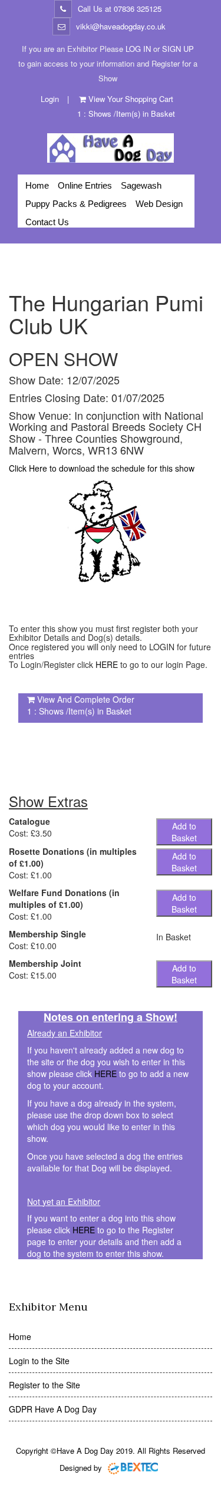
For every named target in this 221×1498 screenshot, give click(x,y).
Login (50, 98)
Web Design (159, 204)
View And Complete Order (85, 699)
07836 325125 (137, 8)
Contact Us (47, 222)
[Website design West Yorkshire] (133, 1467)
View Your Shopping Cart (130, 98)
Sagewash (141, 185)
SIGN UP (178, 48)
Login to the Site (39, 1361)
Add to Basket (184, 832)
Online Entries (85, 185)
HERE (106, 664)
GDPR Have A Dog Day (53, 1409)
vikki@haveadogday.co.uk (121, 26)
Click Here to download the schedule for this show (101, 468)
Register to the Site (44, 1385)
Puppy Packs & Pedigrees (76, 204)
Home (37, 185)
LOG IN (138, 48)
